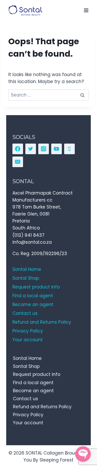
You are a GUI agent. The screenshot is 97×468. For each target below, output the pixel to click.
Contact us (25, 399)
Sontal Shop (26, 366)
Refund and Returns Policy (42, 407)
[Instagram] (43, 149)
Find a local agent (33, 383)
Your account (28, 423)
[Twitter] (30, 149)
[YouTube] (56, 149)
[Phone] (69, 149)
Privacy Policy (28, 415)
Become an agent (33, 391)
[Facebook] (17, 149)
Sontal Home (27, 358)
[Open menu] (86, 10)
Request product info (36, 374)
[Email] (17, 162)
